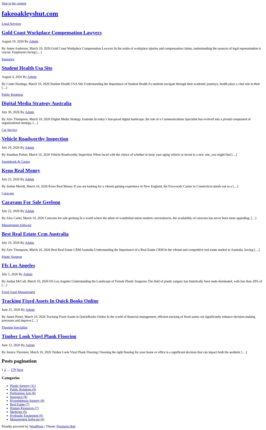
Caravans (8, 193)
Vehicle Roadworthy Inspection (35, 138)
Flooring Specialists (14, 327)
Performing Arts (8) (23, 393)
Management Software (16, 225)
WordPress (36, 426)
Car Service (9, 130)
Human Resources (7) (24, 408)
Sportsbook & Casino (16, 161)
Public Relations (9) (23, 389)
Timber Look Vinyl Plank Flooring (39, 336)
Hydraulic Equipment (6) (26, 415)
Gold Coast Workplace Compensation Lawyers (52, 32)
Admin (33, 41)
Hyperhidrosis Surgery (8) (27, 400)
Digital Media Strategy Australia (36, 103)
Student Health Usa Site (27, 68)
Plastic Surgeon (12, 257)
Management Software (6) (27, 419)
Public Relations (12, 94)
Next (20, 370)
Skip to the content (14, 3)
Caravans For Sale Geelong (31, 202)
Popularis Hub (66, 426)
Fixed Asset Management (18, 292)
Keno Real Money (21, 170)
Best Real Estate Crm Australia (35, 234)
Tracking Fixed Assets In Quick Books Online (50, 301)
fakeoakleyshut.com (30, 13)
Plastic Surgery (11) (23, 385)
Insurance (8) (18, 397)
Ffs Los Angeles (18, 265)
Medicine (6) (18, 412)
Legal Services (11, 24)
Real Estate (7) (19, 404)
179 (13, 370)
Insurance (8, 59)
